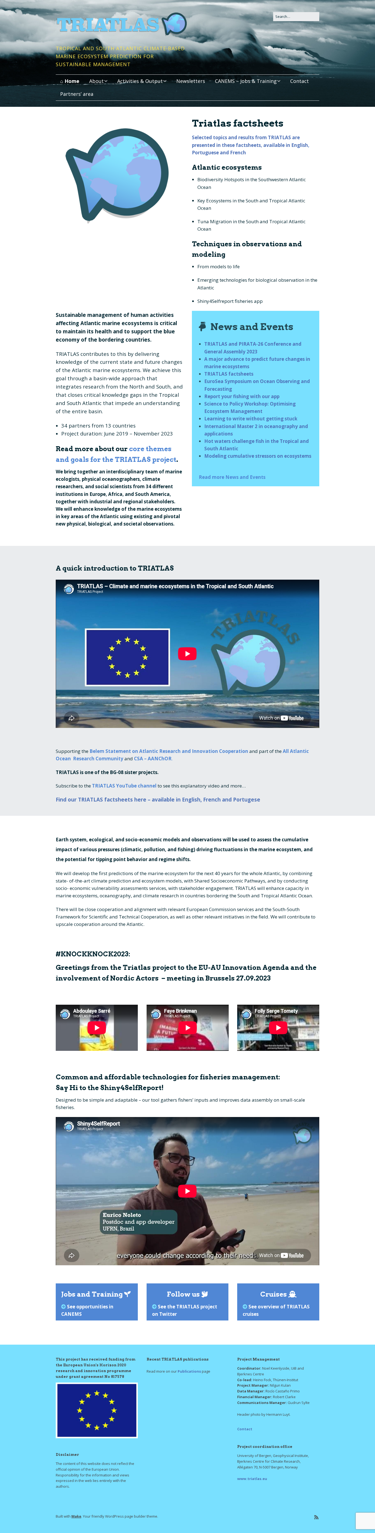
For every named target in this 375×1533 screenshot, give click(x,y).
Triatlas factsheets (238, 123)
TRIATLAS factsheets (228, 374)
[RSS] (316, 1517)
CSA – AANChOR (153, 758)
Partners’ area (76, 94)
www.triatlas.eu (252, 1478)
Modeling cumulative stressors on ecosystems (257, 456)
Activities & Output (140, 81)
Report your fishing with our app (241, 396)
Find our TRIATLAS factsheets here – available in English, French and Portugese (158, 799)
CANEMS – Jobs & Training (246, 81)
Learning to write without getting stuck (250, 418)
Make (76, 1516)
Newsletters (190, 81)
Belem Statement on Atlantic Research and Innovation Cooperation (168, 751)
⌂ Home (69, 81)
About (96, 81)
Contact (299, 81)
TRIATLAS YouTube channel (124, 786)
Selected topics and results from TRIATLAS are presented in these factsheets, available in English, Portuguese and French (250, 144)
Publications (189, 1371)
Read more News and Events (232, 477)
